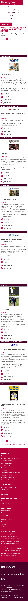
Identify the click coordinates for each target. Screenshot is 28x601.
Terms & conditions (5, 595)
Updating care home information (10, 541)
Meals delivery (5, 492)
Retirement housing (6, 456)
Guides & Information (14, 12)
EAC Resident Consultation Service (11, 550)
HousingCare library (6, 519)
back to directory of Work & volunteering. (13, 444)
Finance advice (5, 515)
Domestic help (5, 489)
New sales (4, 470)
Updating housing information (9, 534)
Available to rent (5, 465)
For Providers (14, 15)
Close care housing (6, 463)
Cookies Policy (4, 599)
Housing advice (5, 510)
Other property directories (8, 480)
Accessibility (16, 595)
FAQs (2, 526)
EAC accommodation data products (11, 543)
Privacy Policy (4, 597)
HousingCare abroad (6, 475)
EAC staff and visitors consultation (10, 553)
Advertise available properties (9, 536)
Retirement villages (6, 460)
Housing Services (14, 9)
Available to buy (5, 468)
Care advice (4, 513)
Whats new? (14, 18)
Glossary (3, 524)
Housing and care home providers (10, 472)
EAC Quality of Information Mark (10, 538)
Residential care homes (7, 501)
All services (4, 494)
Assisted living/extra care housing (10, 458)
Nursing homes (5, 503)
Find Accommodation (14, 6)
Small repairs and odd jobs (8, 487)
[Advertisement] (14, 48)
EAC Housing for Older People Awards (11, 548)
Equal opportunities (18, 597)
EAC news (4, 522)
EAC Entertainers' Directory (9, 555)
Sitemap (16, 599)
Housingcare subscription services (10, 546)
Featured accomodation (7, 477)
